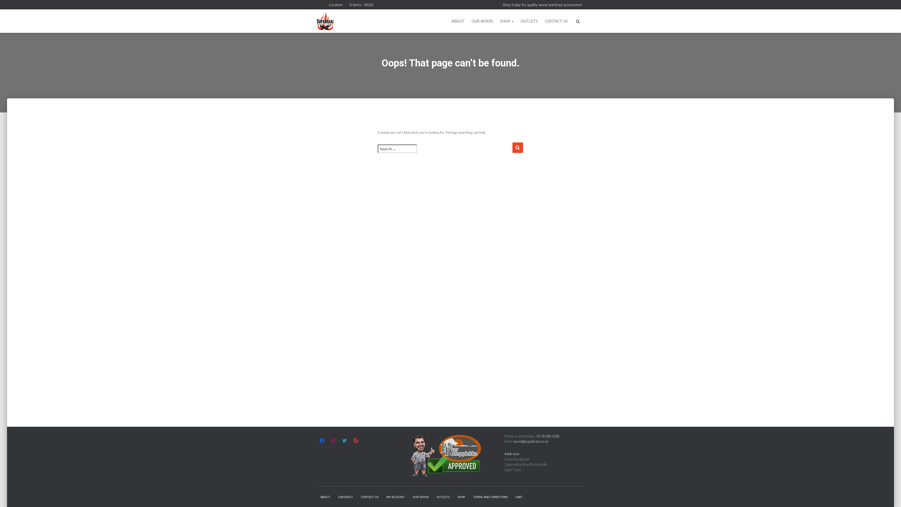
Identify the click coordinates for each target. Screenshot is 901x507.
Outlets (529, 21)
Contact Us (556, 21)
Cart (519, 497)
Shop (505, 21)
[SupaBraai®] (325, 21)
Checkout (345, 497)
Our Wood (482, 21)
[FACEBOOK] (322, 441)
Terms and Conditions (490, 497)
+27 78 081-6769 (547, 436)
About (458, 21)
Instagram (324, 5)
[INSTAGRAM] (333, 441)
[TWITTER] (344, 441)
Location (336, 5)
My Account (395, 497)
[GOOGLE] (356, 441)
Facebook (318, 5)
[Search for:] (445, 152)
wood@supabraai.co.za (531, 441)
